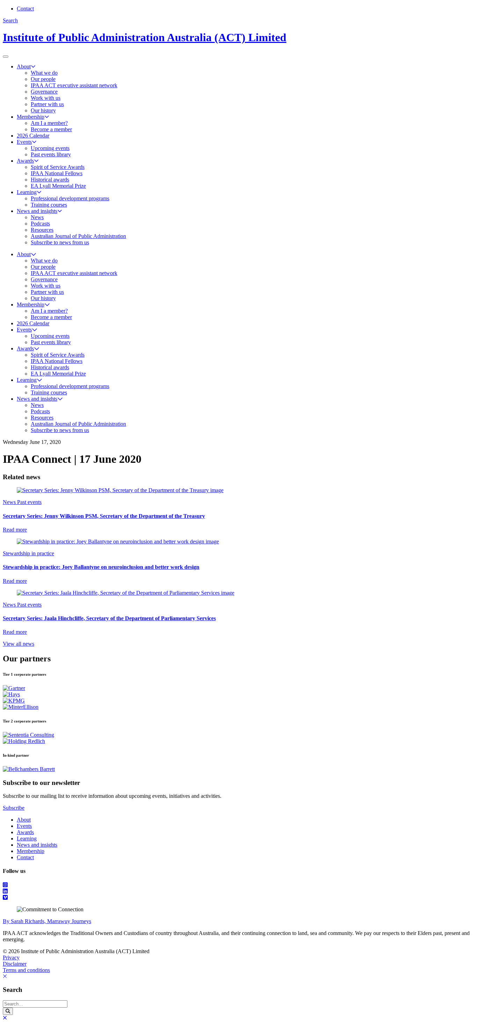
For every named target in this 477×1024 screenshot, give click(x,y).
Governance (44, 92)
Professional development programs (70, 198)
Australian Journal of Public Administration (78, 236)
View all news (18, 644)
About (24, 66)
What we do (44, 73)
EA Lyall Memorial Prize (58, 186)
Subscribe (13, 808)
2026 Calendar (33, 136)
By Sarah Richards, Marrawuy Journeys (47, 921)
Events (24, 142)
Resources (42, 230)
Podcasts (40, 224)
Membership (30, 117)
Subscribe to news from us (60, 242)
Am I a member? (49, 123)
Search (10, 20)
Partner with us (47, 104)
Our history (43, 110)
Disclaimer (15, 964)
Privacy (11, 957)
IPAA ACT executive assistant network (74, 85)
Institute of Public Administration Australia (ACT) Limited (144, 37)
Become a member (51, 129)
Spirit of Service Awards (58, 167)
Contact (25, 9)
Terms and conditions (26, 970)
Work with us (45, 98)
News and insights (37, 211)
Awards (25, 161)
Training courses (49, 205)
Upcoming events (50, 148)
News (37, 217)
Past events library (51, 154)
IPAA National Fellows (56, 173)
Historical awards (50, 180)
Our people (43, 79)
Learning (27, 192)
